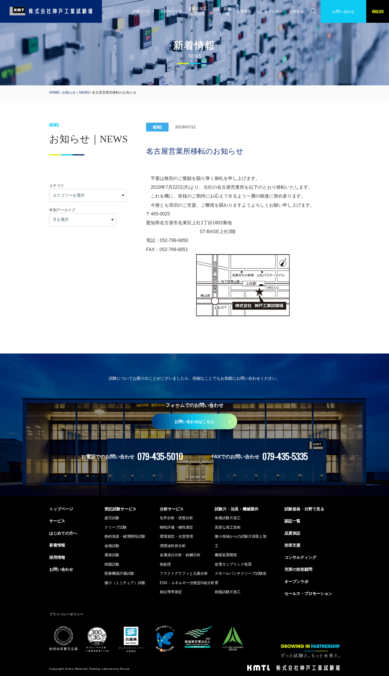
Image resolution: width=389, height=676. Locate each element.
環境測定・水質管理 (176, 536)
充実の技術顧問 (298, 569)
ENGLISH (378, 11)
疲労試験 (112, 518)
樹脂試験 (112, 564)
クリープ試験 (116, 527)
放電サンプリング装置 (233, 564)
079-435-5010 (160, 456)
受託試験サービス (120, 509)
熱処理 (165, 564)
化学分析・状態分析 (176, 518)
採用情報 (296, 11)
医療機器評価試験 (119, 573)
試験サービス (143, 11)
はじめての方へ (270, 11)
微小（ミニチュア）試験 (125, 583)
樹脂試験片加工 (228, 592)
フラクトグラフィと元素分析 (184, 573)
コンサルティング (300, 557)
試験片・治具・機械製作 (237, 509)
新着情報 (57, 545)
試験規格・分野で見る (304, 509)
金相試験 (112, 546)
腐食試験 (112, 555)
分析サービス (171, 11)
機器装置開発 (226, 555)
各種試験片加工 (228, 518)
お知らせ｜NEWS (75, 92)
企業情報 (244, 11)
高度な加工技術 (228, 527)
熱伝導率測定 (171, 592)
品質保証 (292, 533)
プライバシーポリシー (66, 614)
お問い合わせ (343, 11)
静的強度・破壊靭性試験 (125, 536)
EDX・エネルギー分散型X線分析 (187, 583)
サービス (57, 521)
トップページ (61, 509)
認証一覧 (292, 521)
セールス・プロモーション (308, 593)
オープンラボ (296, 581)
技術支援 (292, 545)
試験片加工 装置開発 (197, 11)
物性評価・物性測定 (176, 527)
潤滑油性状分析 (173, 546)
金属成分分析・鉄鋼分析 (180, 555)
